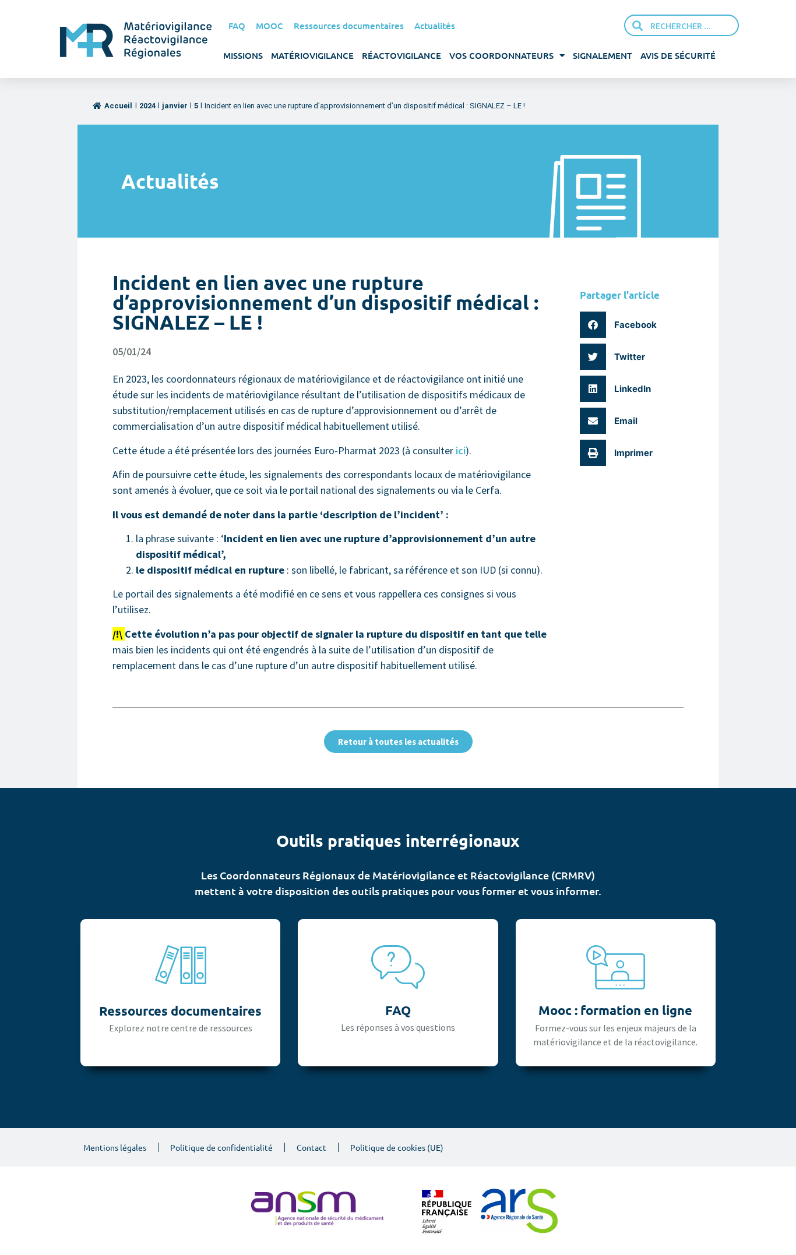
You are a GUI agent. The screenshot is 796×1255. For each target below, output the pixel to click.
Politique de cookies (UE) (396, 1147)
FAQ (236, 25)
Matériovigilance (312, 55)
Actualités (434, 25)
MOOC (269, 25)
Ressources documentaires (349, 25)
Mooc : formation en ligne (615, 1010)
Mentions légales (114, 1147)
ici (461, 450)
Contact (311, 1147)
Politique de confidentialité (221, 1147)
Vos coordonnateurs (501, 55)
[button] (622, 325)
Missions (243, 55)
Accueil (118, 105)
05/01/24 (131, 351)
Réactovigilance (401, 55)
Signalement (602, 55)
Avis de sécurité (678, 55)
